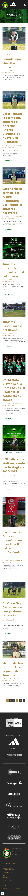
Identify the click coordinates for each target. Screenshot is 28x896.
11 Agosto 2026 (8, 279)
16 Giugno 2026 (8, 679)
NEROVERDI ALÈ (7, 872)
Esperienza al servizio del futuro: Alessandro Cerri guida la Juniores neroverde (12, 200)
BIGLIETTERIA (6, 879)
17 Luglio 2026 (8, 560)
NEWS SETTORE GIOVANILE (10, 865)
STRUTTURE (6, 877)
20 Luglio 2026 (8, 475)
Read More (8, 83)
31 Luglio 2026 (7, 403)
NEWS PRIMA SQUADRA (9, 863)
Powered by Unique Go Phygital (11, 888)
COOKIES (5, 885)
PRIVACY (5, 884)
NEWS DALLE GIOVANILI (9, 869)
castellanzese (19, 70)
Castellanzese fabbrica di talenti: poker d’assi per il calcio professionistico (13, 544)
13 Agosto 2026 (8, 145)
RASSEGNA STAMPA (8, 880)
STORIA (5, 876)
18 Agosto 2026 (8, 70)
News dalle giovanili (9, 72)
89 (20, 700)
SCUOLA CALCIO (7, 868)
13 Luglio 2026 (7, 619)
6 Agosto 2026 (8, 333)
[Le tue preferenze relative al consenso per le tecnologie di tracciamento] (2, 893)
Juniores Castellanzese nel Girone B (13, 326)
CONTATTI (5, 882)
